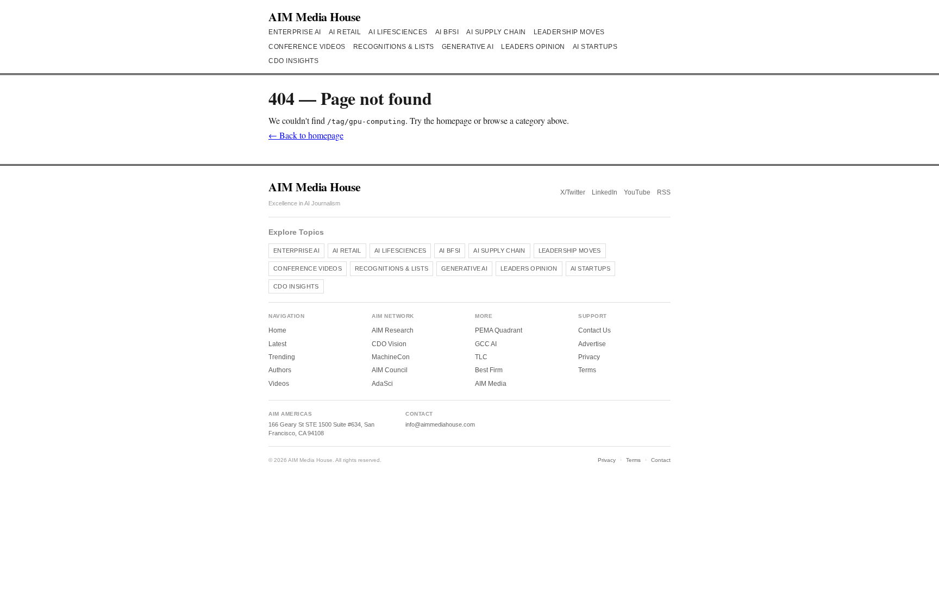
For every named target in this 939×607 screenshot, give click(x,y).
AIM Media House (314, 17)
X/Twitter (572, 192)
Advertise (592, 344)
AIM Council (390, 370)
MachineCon (391, 357)
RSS (664, 192)
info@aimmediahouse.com (440, 424)
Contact (661, 460)
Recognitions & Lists (393, 47)
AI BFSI (447, 32)
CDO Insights (293, 61)
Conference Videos (307, 47)
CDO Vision (389, 344)
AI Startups (595, 47)
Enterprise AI (294, 32)
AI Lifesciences (398, 32)
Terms (587, 370)
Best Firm (489, 370)
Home (277, 330)
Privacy (589, 357)
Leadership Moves (569, 32)
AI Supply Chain (496, 32)
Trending (281, 357)
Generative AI (468, 47)
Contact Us (594, 330)
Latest (277, 344)
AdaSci (382, 383)
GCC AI (486, 344)
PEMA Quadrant (498, 330)
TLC (481, 357)
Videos (278, 383)
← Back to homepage (305, 135)
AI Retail (345, 32)
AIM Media (490, 383)
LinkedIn (604, 192)
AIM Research (393, 330)
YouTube (637, 192)
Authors (279, 370)
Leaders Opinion (533, 47)
